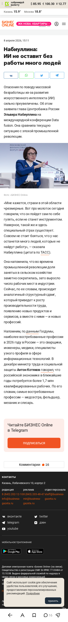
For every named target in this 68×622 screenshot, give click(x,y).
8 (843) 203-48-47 (33, 494)
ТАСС (45, 252)
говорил (47, 370)
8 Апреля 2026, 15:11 (16, 40)
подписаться (34, 443)
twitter (43, 516)
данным (32, 331)
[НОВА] (32, 24)
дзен (42, 522)
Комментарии (34, 465)
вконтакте (14, 516)
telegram (13, 522)
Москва (29, 11)
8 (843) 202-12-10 (12, 494)
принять (53, 600)
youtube (12, 528)
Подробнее (33, 593)
